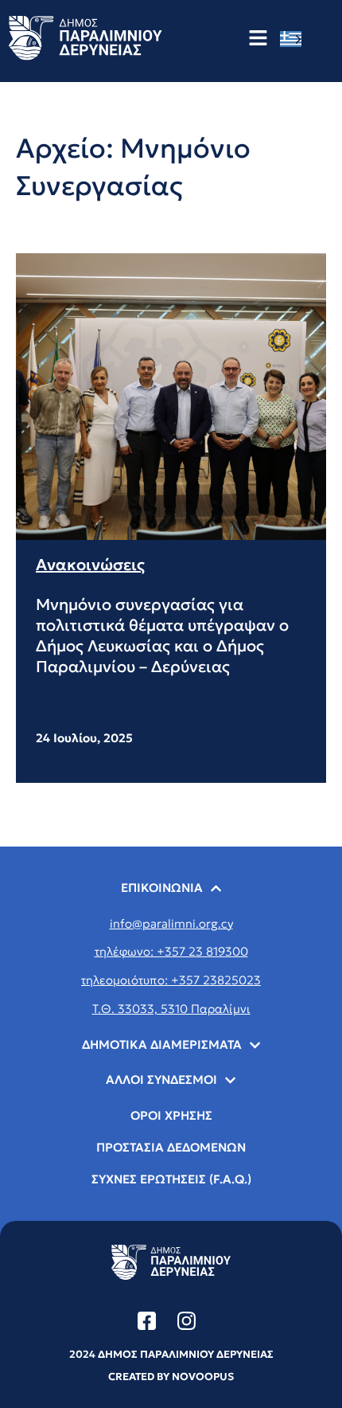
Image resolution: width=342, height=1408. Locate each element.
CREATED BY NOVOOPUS (171, 1376)
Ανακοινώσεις (90, 564)
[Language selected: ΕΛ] (294, 38)
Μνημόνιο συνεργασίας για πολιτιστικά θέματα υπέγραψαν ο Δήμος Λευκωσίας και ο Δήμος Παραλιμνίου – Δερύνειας (162, 635)
